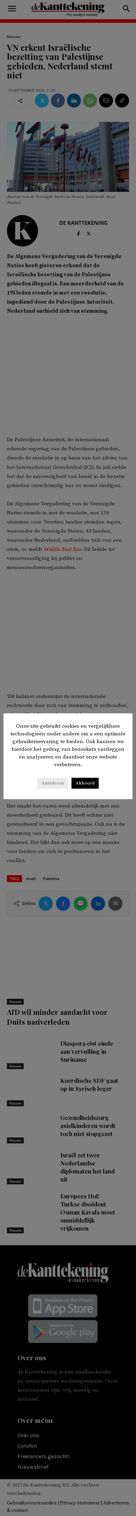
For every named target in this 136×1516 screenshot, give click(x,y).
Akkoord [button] (85, 783)
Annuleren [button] (52, 783)
